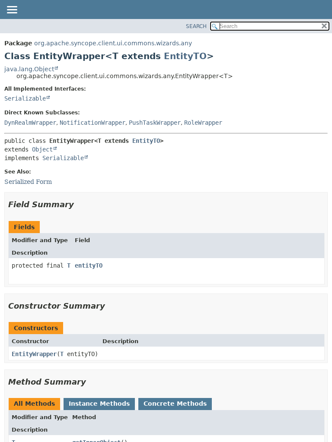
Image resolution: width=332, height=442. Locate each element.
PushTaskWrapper (155, 122)
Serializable (25, 98)
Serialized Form (28, 181)
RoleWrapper (203, 122)
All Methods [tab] (34, 403)
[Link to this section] (80, 204)
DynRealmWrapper (30, 122)
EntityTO (185, 56)
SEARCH (196, 26)
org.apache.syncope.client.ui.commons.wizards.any (113, 43)
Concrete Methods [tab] (175, 403)
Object (42, 149)
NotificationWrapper (92, 122)
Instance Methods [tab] (99, 403)
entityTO (88, 265)
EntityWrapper (34, 353)
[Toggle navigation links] (11, 10)
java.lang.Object (29, 69)
